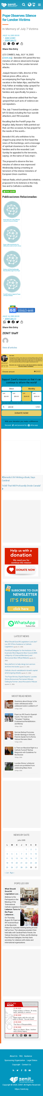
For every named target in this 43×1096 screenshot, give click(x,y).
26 (12, 867)
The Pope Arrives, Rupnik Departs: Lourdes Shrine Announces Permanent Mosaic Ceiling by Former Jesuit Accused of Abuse (21, 679)
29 (26, 867)
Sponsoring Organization (15, 1060)
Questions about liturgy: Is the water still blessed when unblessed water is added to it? (26, 703)
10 (36, 854)
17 (36, 858)
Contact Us (26, 1064)
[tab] (13, 1004)
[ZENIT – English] (12, 4)
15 (26, 858)
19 (12, 863)
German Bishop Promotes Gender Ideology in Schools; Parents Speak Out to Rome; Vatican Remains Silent (25, 735)
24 (36, 863)
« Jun (7, 873)
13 (17, 858)
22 (26, 863)
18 (7, 863)
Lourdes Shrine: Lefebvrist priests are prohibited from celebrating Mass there (25, 765)
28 (21, 867)
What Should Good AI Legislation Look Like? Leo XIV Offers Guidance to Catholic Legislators (21, 644)
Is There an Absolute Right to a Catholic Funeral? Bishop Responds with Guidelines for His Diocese (26, 751)
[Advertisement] (21, 459)
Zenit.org (7, 58)
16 (31, 858)
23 (31, 863)
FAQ (21, 1056)
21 (21, 863)
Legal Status (32, 1060)
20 (17, 863)
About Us (13, 1056)
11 (7, 858)
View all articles (9, 347)
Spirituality (10, 40)
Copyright (16, 1064)
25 (7, 867)
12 (12, 858)
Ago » (12, 873)
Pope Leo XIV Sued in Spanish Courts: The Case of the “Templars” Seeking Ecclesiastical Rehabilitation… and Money (26, 719)
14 (21, 858)
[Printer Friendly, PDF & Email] (9, 191)
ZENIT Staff (10, 38)
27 (17, 867)
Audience (28, 1056)
